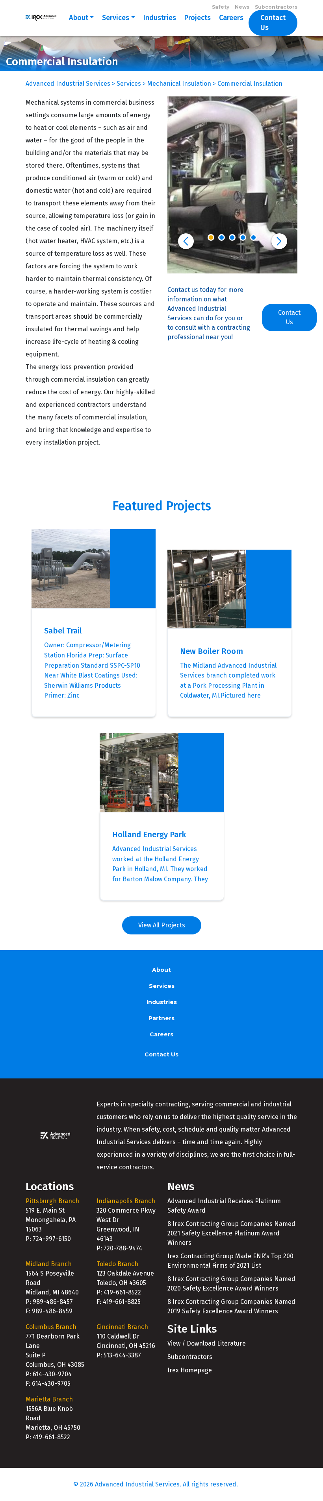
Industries (159, 17)
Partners (161, 1018)
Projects (197, 17)
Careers (231, 17)
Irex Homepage (189, 1370)
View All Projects (161, 925)
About (78, 17)
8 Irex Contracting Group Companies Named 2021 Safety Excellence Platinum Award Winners (231, 1233)
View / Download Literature (206, 1343)
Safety (220, 7)
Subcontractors (276, 7)
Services (115, 17)
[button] (186, 241)
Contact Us (273, 22)
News (242, 7)
